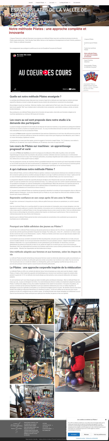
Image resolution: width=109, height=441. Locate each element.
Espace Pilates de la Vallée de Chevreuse (49, 12)
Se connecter (77, 2)
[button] (106, 419)
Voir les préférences (100, 434)
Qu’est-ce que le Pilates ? (90, 43)
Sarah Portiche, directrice (88, 61)
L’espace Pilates (40, 2)
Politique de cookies (80, 438)
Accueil (31, 2)
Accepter (74, 434)
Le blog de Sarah (64, 2)
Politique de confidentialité (92, 438)
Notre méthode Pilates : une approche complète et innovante (90, 55)
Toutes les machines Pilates (90, 48)
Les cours (51, 2)
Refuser (86, 434)
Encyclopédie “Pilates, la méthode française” (90, 66)
